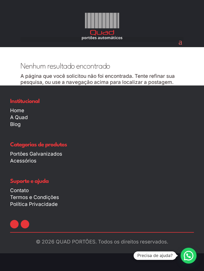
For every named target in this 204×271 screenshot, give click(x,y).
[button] (189, 256)
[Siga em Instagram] (25, 224)
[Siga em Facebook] (14, 224)
